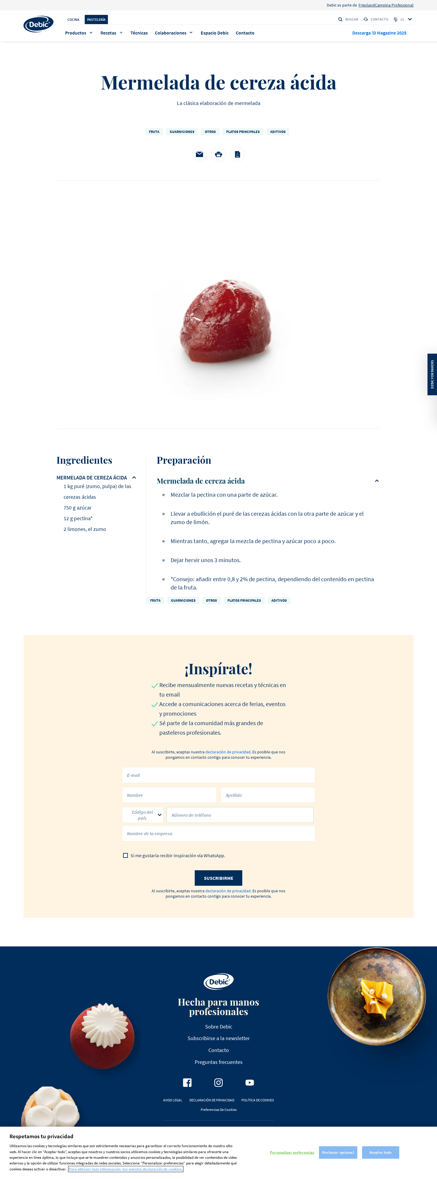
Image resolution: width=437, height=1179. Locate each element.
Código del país (142, 815)
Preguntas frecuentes (219, 1062)
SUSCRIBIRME (218, 878)
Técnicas (139, 33)
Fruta (154, 131)
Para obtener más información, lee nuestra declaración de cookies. (126, 1169)
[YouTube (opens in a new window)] (250, 1083)
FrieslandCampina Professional (386, 5)
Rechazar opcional (338, 1152)
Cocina (73, 19)
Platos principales (243, 131)
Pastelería (96, 19)
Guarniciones (182, 131)
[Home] (38, 24)
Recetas (108, 33)
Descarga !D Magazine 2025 (379, 33)
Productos (75, 33)
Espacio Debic (215, 33)
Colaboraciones (170, 33)
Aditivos (278, 131)
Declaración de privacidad (211, 1100)
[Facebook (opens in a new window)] (187, 1083)
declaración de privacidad (228, 752)
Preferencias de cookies (219, 1109)
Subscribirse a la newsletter (219, 1038)
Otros (210, 131)
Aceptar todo (381, 1152)
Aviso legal (172, 1100)
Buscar (351, 19)
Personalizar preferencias (292, 1152)
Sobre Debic (218, 1026)
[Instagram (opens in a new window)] (218, 1083)
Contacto (379, 19)
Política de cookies (257, 1100)
